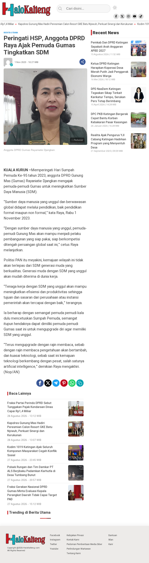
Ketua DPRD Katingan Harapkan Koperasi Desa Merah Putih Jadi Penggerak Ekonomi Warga (109, 70)
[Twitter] (122, 16)
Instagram (55, 539)
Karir (110, 544)
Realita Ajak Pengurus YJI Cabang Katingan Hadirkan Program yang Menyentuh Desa (108, 141)
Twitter (53, 544)
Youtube (54, 548)
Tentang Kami (74, 553)
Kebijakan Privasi (75, 535)
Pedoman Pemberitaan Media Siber (84, 544)
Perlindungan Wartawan (79, 548)
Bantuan (112, 535)
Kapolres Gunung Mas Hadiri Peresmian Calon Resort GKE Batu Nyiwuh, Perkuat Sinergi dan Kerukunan (65, 24)
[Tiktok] (141, 16)
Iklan (110, 539)
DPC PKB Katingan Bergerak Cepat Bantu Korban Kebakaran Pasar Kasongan (109, 118)
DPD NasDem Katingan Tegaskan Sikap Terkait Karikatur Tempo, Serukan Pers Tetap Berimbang (108, 95)
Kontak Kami (73, 539)
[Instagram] (128, 16)
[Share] (82, 62)
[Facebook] (116, 16)
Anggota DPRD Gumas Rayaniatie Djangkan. (29, 149)
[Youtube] (134, 16)
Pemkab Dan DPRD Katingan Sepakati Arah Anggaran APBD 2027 (109, 46)
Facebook (55, 535)
